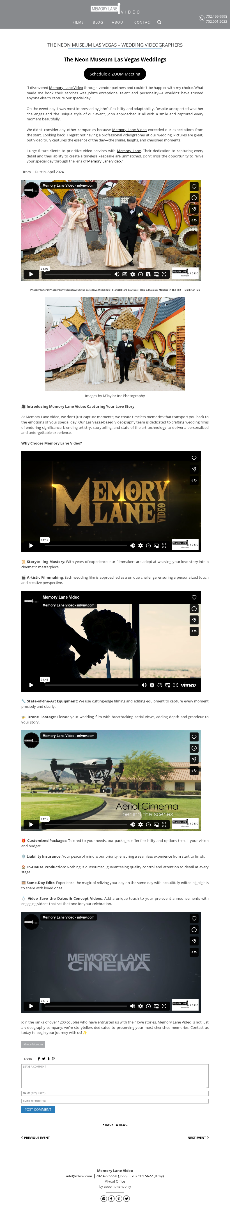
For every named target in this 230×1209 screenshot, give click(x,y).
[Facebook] (39, 1059)
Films (78, 22)
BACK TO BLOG (116, 1125)
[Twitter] (44, 1059)
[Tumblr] (49, 1059)
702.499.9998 (216, 16)
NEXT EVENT (197, 1137)
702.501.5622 (216, 21)
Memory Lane (129, 150)
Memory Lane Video (66, 87)
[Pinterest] (53, 1059)
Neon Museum (34, 1044)
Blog (98, 22)
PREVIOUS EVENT (37, 1137)
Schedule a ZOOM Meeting (115, 74)
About (118, 22)
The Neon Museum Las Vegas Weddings (115, 59)
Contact (143, 22)
